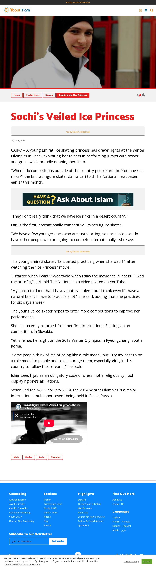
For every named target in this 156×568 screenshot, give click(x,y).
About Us (117, 499)
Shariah (47, 499)
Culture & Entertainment (90, 520)
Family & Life (50, 508)
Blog (46, 520)
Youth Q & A (15, 516)
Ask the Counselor (18, 508)
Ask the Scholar (17, 503)
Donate (82, 499)
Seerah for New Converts (91, 516)
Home (17, 95)
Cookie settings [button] (131, 561)
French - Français (121, 521)
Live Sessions (85, 508)
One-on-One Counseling (21, 520)
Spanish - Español (121, 525)
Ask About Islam (17, 499)
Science (47, 525)
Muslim (28, 457)
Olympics (55, 457)
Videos (47, 516)
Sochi (41, 457)
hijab (16, 457)
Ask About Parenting (19, 512)
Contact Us (118, 503)
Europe (49, 95)
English (116, 517)
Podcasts (83, 512)
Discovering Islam (53, 503)
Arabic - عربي (119, 530)
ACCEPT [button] (146, 561)
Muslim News (32, 95)
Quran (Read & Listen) (89, 503)
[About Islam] (17, 10)
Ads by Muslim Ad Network (78, 2)
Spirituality (83, 525)
